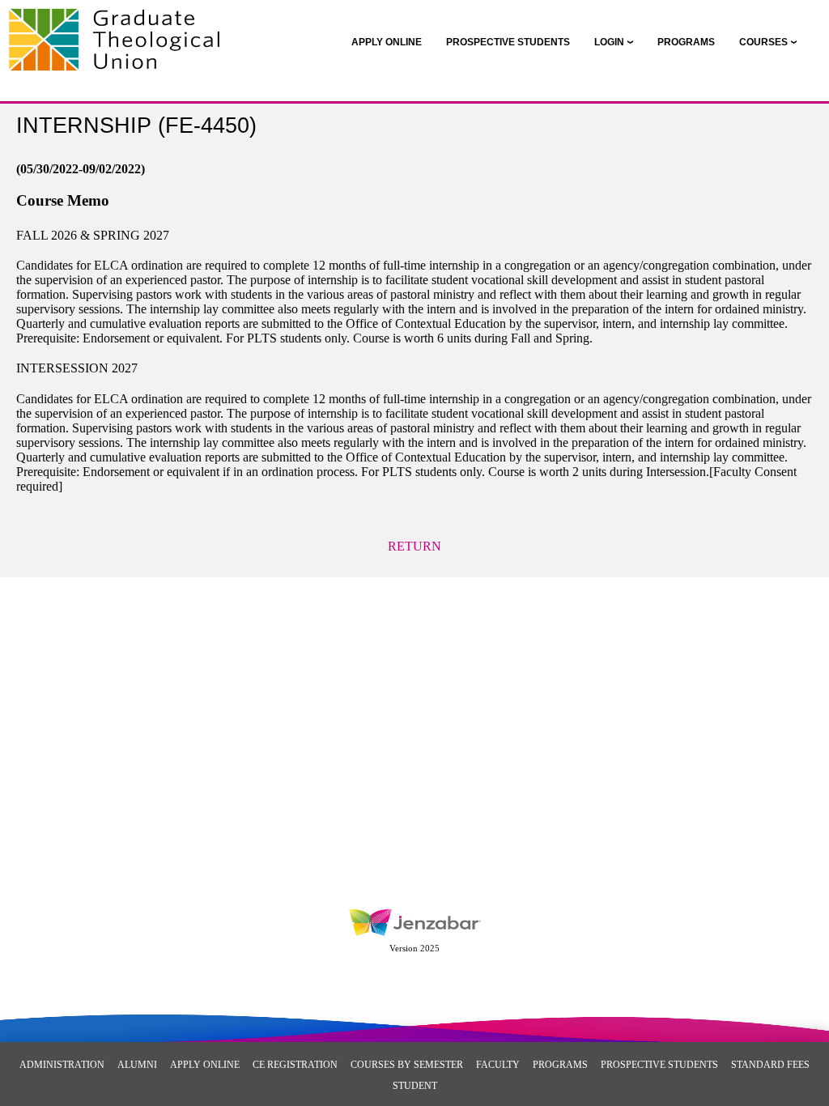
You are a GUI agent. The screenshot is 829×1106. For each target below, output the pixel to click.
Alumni (137, 1064)
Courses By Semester (407, 1064)
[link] (386, 42)
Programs (560, 1064)
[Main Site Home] (119, 29)
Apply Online (205, 1064)
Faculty (498, 1064)
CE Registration (295, 1064)
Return (414, 546)
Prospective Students (659, 1064)
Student (415, 1085)
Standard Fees (770, 1064)
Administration (61, 1064)
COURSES (763, 42)
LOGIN (609, 42)
